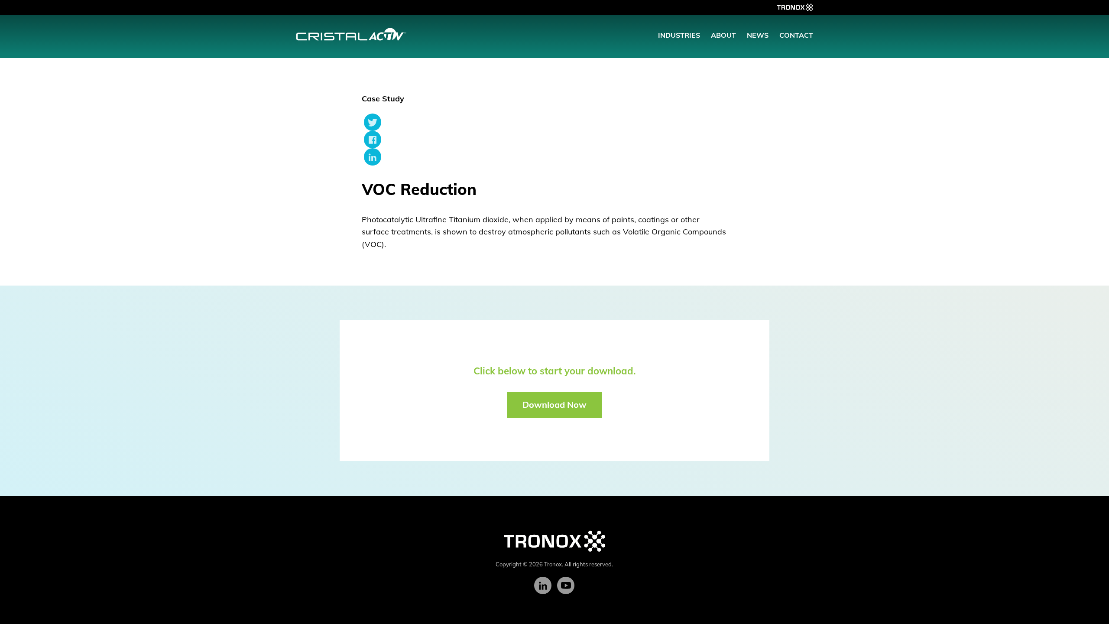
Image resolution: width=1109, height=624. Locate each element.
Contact (796, 35)
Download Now (554, 404)
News (758, 35)
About (723, 35)
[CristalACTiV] (351, 33)
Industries (679, 35)
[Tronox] (554, 540)
